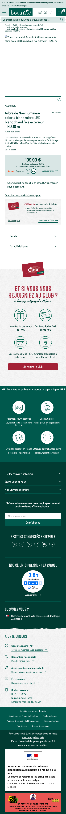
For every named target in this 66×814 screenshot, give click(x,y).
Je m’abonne (33, 522)
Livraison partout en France (19, 448)
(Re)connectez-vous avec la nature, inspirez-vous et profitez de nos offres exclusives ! (33, 505)
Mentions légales (50, 716)
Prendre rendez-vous (20, 661)
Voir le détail (10, 149)
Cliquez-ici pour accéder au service (26, 672)
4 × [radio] (33, 171)
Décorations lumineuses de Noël (32, 25)
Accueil (7, 25)
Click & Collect (47, 418)
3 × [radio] (28, 171)
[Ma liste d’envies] (51, 12)
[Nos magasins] (40, 12)
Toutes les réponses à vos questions (27, 649)
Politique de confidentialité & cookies (23, 721)
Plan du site (22, 725)
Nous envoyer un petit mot (23, 683)
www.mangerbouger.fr (33, 737)
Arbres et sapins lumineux (17, 27)
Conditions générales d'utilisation (23, 716)
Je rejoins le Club (46, 220)
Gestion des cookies (40, 725)
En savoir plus (47, 171)
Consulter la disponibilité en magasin (23, 195)
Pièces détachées (51, 721)
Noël (15, 25)
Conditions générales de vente (33, 711)
